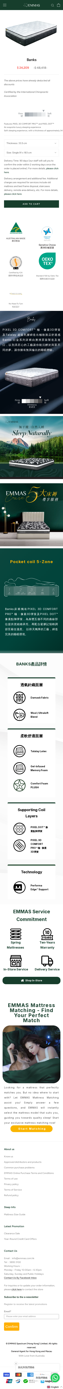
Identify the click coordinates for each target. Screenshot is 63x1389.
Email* (7, 1311)
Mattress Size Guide (14, 1214)
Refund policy (11, 1195)
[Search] (52, 5)
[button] (55, 1387)
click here (16, 1289)
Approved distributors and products (22, 1162)
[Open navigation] (4, 5)
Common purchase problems (19, 1167)
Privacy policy (11, 1184)
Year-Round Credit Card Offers (20, 1239)
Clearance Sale (12, 1233)
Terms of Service (13, 1189)
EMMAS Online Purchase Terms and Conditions (29, 1173)
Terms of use (11, 1178)
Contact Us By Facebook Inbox (20, 1277)
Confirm (11, 1327)
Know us (8, 1156)
